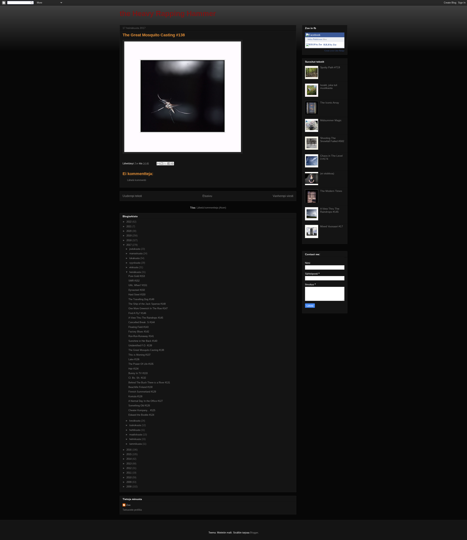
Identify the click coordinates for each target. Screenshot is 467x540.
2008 (129, 486)
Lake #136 (133, 359)
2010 (129, 477)
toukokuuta (135, 425)
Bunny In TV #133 (138, 373)
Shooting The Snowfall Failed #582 (332, 140)
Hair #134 (133, 368)
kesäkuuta (135, 420)
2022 (129, 221)
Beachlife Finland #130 (140, 387)
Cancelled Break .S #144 (141, 322)
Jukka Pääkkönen (315, 39)
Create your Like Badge (334, 50)
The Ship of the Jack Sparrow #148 (147, 303)
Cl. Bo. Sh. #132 (137, 377)
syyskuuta (135, 262)
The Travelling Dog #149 (141, 299)
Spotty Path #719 (330, 67)
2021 (129, 226)
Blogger (254, 532)
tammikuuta (135, 444)
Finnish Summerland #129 (142, 391)
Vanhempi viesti (283, 196)
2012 (129, 468)
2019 (129, 235)
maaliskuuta (136, 434)
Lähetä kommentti (136, 180)
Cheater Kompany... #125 (141, 410)
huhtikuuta (135, 430)
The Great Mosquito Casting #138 (146, 350)
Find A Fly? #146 (137, 313)
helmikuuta (135, 439)
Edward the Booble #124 (141, 414)
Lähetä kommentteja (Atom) (211, 207)
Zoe (128, 505)
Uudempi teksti (132, 196)
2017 (129, 245)
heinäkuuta (135, 272)
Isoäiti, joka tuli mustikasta (328, 87)
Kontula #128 (135, 396)
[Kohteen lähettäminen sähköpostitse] (158, 163)
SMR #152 (134, 280)
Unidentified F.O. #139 (140, 345)
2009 (129, 482)
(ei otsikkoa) (327, 173)
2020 (129, 231)
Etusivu (207, 196)
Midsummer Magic (330, 120)
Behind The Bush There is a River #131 (149, 382)
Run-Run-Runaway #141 (141, 336)
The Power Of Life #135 (140, 364)
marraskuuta (136, 253)
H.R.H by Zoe (329, 44)
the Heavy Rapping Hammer (168, 13)
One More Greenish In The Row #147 (148, 308)
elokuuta (134, 267)
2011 (129, 472)
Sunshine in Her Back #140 (142, 341)
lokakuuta (134, 258)
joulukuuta (135, 249)
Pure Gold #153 (136, 276)
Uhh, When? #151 (137, 285)
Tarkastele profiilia (132, 509)
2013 (129, 463)
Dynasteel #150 (136, 290)
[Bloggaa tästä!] (162, 163)
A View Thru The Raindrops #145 (145, 317)
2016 (129, 449)
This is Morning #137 (139, 354)
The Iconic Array (329, 102)
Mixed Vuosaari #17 (331, 226)
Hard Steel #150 (136, 294)
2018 (129, 240)
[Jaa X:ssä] (165, 163)
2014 (129, 458)
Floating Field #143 (138, 327)
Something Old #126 (139, 405)
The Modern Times (331, 190)
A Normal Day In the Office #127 (145, 401)
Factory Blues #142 (138, 331)
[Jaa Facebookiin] (169, 163)
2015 (129, 454)
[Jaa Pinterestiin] (172, 163)
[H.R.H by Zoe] (314, 44)
